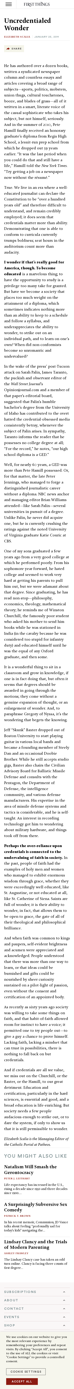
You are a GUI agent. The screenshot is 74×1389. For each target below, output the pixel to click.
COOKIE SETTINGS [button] (25, 1371)
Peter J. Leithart (17, 1178)
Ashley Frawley (16, 1253)
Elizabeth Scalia (17, 36)
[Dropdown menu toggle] (37, 1292)
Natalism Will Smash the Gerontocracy (30, 1169)
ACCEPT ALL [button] (22, 1381)
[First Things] (37, 4)
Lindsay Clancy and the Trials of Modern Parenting (35, 1244)
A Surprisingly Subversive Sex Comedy (35, 1207)
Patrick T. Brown (17, 1215)
